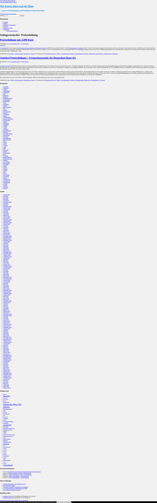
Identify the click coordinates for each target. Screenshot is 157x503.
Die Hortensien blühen (9, 485)
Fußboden (6, 125)
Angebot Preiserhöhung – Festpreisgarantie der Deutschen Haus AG (38, 57)
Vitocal (4, 457)
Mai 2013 (5, 365)
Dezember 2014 (7, 337)
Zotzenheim (8, 465)
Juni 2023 (5, 227)
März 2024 (6, 215)
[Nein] (71, 502)
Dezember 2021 (7, 252)
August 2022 (6, 242)
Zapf (4, 461)
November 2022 (7, 237)
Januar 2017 (6, 312)
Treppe (5, 173)
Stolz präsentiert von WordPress (20, 500)
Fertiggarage (5, 416)
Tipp (4, 172)
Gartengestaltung (8, 421)
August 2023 (6, 224)
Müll (4, 148)
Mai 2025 (5, 205)
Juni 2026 (5, 197)
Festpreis (72, 53)
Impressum (6, 29)
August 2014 (6, 343)
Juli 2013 (5, 362)
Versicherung (6, 179)
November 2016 (7, 314)
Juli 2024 (5, 211)
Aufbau (5, 89)
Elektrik (5, 113)
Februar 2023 (6, 233)
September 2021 (7, 256)
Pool (4, 154)
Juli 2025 (5, 203)
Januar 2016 (6, 323)
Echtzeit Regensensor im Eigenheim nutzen (14, 484)
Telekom (5, 453)
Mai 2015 (5, 331)
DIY (4, 108)
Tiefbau (5, 170)
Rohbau (5, 160)
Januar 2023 (6, 234)
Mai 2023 (5, 228)
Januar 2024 (6, 218)
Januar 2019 (6, 289)
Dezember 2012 (7, 373)
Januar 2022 (6, 250)
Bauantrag (6, 95)
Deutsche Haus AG (51, 53)
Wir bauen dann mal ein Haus (17, 6)
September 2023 (7, 222)
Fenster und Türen (8, 119)
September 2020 (7, 267)
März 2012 (6, 386)
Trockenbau (6, 175)
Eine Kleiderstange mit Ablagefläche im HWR (15, 488)
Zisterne (5, 188)
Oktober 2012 (6, 376)
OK (58, 502)
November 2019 (7, 278)
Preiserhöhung (99, 53)
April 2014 (6, 349)
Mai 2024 (5, 212)
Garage (5, 126)
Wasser (5, 185)
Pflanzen (5, 440)
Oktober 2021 (6, 255)
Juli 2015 (5, 330)
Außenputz (6, 92)
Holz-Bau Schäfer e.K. (9, 428)
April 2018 (6, 298)
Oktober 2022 (6, 239)
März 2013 (6, 368)
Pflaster (5, 151)
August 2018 (6, 295)
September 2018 (7, 293)
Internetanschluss (7, 429)
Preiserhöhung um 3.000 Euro (16, 39)
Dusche (5, 110)
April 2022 (6, 247)
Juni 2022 (5, 244)
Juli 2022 (5, 243)
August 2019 (6, 281)
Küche (5, 144)
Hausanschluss (7, 131)
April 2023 (6, 230)
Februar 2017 (6, 311)
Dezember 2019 (7, 277)
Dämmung (6, 104)
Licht (4, 147)
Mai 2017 (5, 306)
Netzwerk (5, 150)
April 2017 (6, 308)
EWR (4, 415)
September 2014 (7, 342)
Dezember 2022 (7, 236)
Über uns (5, 26)
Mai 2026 (5, 199)
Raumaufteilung (6, 447)
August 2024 (6, 209)
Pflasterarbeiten (7, 442)
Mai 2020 (5, 272)
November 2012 (7, 374)
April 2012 (6, 385)
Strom (4, 166)
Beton (4, 400)
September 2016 (7, 315)
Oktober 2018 (6, 292)
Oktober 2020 (6, 265)
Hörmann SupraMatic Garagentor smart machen (15, 487)
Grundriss (5, 129)
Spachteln (5, 164)
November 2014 (7, 339)
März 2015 (6, 334)
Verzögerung (6, 181)
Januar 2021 (6, 264)
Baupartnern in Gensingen (76, 48)
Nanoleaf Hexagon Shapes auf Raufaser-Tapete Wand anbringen (24, 471)
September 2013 (7, 359)
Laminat (5, 145)
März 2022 (6, 249)
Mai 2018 (5, 296)
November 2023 (7, 219)
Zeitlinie (5, 23)
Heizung (5, 132)
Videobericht (6, 182)
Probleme (5, 156)
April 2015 (6, 333)
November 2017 (7, 301)
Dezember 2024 (7, 206)
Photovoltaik (6, 153)
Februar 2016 (6, 321)
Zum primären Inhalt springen (7, 0)
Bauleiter (5, 394)
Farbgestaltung (7, 117)
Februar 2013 (6, 370)
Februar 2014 (6, 352)
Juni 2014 (5, 346)
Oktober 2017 (6, 302)
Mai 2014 (5, 348)
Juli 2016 (5, 317)
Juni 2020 (5, 271)
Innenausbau (6, 135)
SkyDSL (4, 450)
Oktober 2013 (6, 358)
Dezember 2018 (7, 290)
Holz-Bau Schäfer (8, 133)
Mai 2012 (5, 383)
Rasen (4, 445)
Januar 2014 (6, 354)
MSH (4, 437)
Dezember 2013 (7, 355)
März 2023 (6, 231)
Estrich (5, 116)
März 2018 (6, 299)
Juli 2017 (5, 303)
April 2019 (6, 286)
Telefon (5, 167)
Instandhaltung (7, 138)
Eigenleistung (6, 111)
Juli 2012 (5, 380)
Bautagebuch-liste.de (8, 497)
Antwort (102, 80)
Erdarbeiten (6, 114)
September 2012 (7, 377)
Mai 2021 (5, 261)
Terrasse (5, 169)
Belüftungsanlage (7, 98)
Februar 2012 (6, 387)
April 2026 (6, 200)
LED (4, 433)
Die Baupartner (19, 53)
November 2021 (7, 253)
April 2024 (6, 214)
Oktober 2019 (6, 280)
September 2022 (7, 240)
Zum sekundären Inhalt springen (8, 2)
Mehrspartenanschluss (8, 436)
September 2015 (7, 327)
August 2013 (6, 361)
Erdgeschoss (6, 413)
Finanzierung (26, 53)
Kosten (33, 53)
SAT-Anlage (6, 162)
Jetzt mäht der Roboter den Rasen (12, 490)
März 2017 (6, 309)
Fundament (6, 123)
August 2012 (6, 379)
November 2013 (7, 357)
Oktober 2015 (6, 326)
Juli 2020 (5, 270)
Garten (5, 128)
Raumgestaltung (7, 157)
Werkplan (5, 187)
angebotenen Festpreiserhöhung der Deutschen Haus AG (33, 48)
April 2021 (6, 262)
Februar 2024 (6, 216)
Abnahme (5, 86)
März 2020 (6, 275)
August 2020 (6, 268)
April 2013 (6, 367)
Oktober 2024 (6, 208)
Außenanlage (6, 91)
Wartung (5, 184)
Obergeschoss (6, 439)
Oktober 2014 (6, 340)
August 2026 (6, 194)
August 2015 (6, 329)
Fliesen (5, 122)
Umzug (5, 178)
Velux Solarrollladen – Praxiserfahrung (19, 476)
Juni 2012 (5, 382)
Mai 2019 (5, 284)
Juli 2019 (5, 283)
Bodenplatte (6, 101)
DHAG (12, 53)
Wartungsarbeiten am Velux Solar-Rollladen (20, 473)
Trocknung (6, 176)
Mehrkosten (92, 53)
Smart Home (6, 163)
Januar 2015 (6, 336)
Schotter (4, 448)
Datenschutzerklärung (12, 31)
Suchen (2, 15)
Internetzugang (7, 139)
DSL (4, 411)
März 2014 (6, 351)
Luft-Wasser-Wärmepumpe (9, 434)
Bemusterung (6, 100)
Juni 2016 (5, 318)
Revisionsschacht (7, 159)
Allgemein (6, 88)
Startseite (5, 22)
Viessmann (6, 456)
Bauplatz (5, 97)
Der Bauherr (25, 43)
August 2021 (6, 258)
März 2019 (6, 287)
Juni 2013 (5, 364)
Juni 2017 (5, 305)
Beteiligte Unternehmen (9, 25)
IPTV (4, 141)
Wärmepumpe (6, 460)
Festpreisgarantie (79, 53)
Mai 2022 (5, 246)
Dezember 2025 (7, 202)
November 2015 (7, 324)
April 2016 (6, 320)
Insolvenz (5, 136)
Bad (4, 94)
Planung (6, 444)
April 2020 (6, 274)
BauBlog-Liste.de (7, 28)
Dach (4, 103)
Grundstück (7, 425)
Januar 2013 (6, 371)
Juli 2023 (5, 225)
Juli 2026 (5, 196)
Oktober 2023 (6, 221)
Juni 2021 (5, 259)
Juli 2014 (5, 345)
